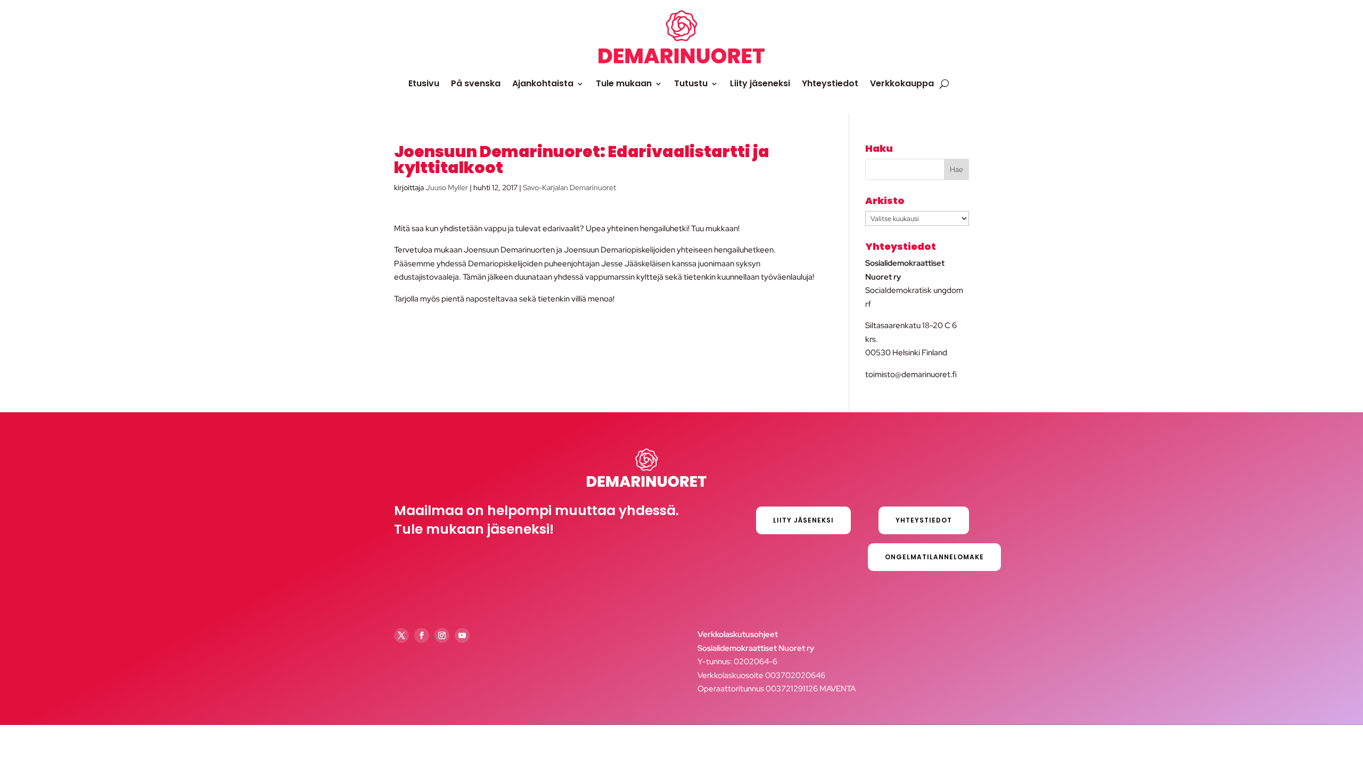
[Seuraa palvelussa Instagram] (441, 635)
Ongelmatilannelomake (934, 556)
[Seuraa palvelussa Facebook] (421, 635)
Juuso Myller (446, 187)
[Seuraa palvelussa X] (401, 635)
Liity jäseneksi (760, 83)
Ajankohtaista (542, 83)
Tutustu (691, 83)
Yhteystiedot (830, 83)
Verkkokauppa (902, 83)
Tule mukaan (624, 83)
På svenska (475, 83)
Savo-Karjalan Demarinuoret (569, 187)
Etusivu (423, 83)
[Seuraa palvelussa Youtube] (462, 635)
